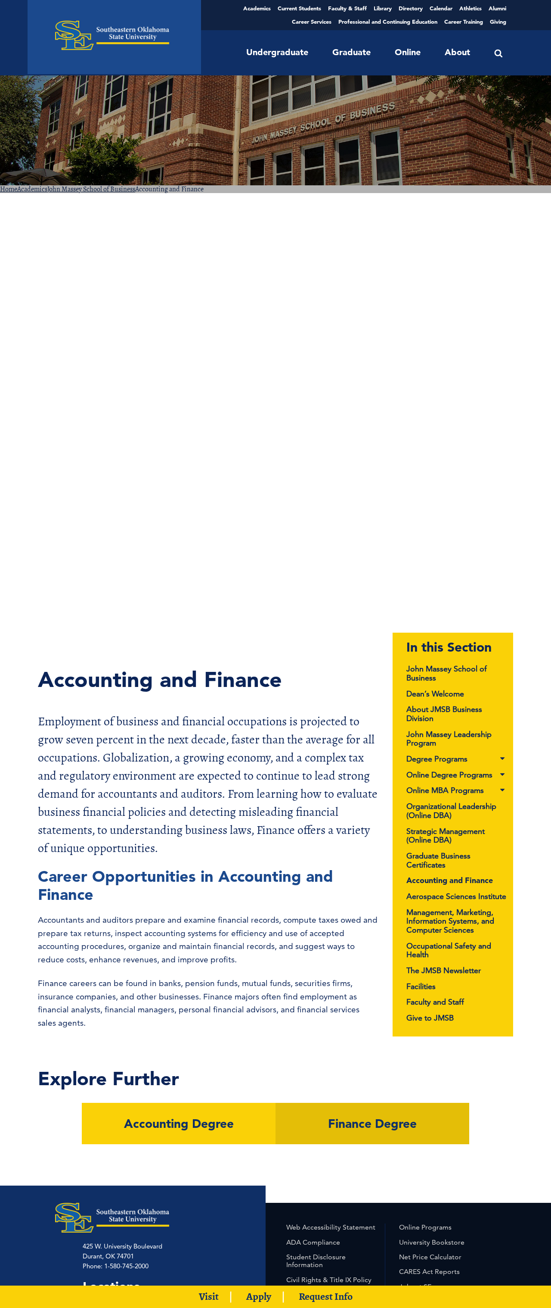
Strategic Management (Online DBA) (445, 835)
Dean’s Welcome (435, 694)
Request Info (326, 1296)
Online (408, 52)
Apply (258, 1296)
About (457, 52)
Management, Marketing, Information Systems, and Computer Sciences (450, 921)
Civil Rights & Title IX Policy (328, 1280)
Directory (411, 8)
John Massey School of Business (91, 189)
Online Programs (425, 1227)
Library (383, 8)
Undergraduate (277, 52)
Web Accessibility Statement (330, 1227)
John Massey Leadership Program (449, 738)
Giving (498, 21)
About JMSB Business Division (444, 713)
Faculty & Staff (347, 8)
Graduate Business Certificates (438, 860)
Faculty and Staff (435, 1002)
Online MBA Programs (445, 790)
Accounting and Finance (449, 880)
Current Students (299, 8)
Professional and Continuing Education (387, 21)
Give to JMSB (430, 1018)
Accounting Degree (179, 1123)
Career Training (463, 21)
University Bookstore (431, 1242)
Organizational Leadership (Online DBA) (451, 810)
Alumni (497, 8)
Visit (209, 1296)
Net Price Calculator (430, 1257)
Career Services (311, 21)
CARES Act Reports (429, 1271)
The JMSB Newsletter (443, 970)
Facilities (421, 986)
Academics (257, 8)
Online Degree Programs (449, 775)
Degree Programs (436, 759)
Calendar (441, 8)
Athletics (470, 8)
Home (8, 189)
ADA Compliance (313, 1242)
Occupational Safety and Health (448, 950)
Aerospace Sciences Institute (456, 896)
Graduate (351, 52)
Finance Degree (372, 1123)
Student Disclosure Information (316, 1261)
